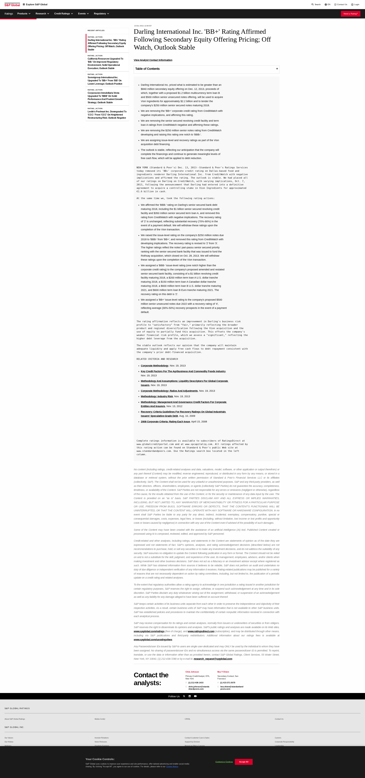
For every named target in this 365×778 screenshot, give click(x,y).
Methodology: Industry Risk (157, 396)
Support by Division (192, 742)
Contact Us (342, 4)
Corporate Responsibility (284, 742)
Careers (278, 738)
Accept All (243, 762)
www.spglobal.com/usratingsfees (153, 639)
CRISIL (187, 719)
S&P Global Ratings (17, 708)
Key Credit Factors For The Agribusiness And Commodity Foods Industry (183, 371)
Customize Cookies (224, 762)
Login (356, 4)
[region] (182, 762)
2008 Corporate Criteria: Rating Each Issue (165, 421)
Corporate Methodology (154, 365)
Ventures (8, 746)
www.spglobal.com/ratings (149, 631)
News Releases (101, 742)
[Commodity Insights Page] (184, 696)
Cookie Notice (172, 766)
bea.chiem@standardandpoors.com (231, 687)
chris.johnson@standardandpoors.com (198, 687)
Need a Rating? (351, 14)
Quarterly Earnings (102, 746)
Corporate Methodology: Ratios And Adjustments (169, 390)
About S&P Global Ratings (15, 719)
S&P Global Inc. (14, 727)
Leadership (279, 746)
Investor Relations (102, 738)
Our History (9, 742)
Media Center (100, 719)
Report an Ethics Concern (195, 746)
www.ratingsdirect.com (201, 631)
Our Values (9, 738)
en (329, 4)
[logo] (12, 4)
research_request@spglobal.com (213, 658)
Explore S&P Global (36, 4)
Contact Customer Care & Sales (197, 738)
